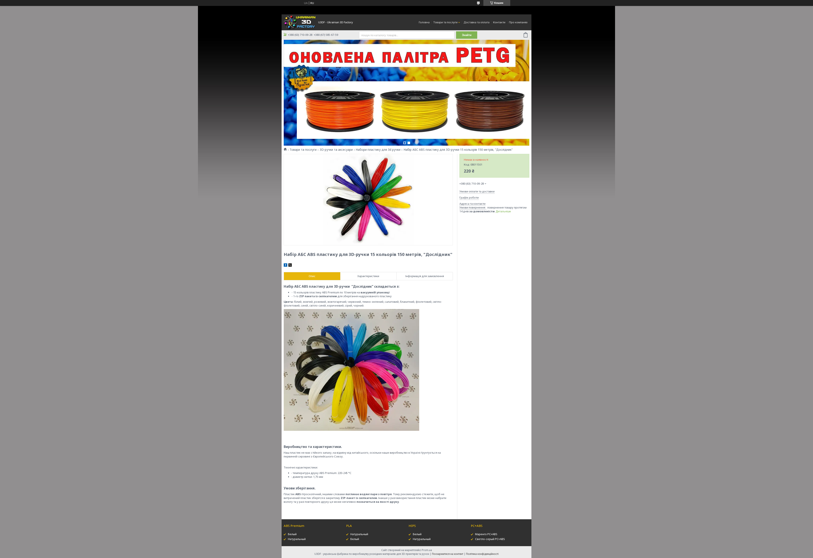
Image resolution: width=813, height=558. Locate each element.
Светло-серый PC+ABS (490, 539)
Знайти (466, 35)
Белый (292, 534)
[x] (290, 266)
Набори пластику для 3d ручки (378, 150)
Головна (424, 22)
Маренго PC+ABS (486, 534)
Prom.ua (427, 550)
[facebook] (285, 266)
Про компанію (518, 22)
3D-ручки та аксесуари (336, 150)
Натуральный (297, 539)
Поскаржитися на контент (447, 554)
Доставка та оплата (476, 22)
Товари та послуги (445, 22)
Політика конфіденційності (482, 554)
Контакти (499, 22)
